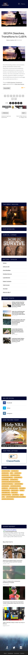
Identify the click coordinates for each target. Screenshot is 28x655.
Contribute (16, 653)
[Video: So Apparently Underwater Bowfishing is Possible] (14, 572)
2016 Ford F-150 (5, 492)
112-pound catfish (15, 485)
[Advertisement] (14, 370)
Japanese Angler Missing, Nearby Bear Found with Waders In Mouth (18, 340)
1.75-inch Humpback (7, 477)
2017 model (15, 494)
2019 (3, 496)
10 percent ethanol (7, 483)
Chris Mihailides (6, 270)
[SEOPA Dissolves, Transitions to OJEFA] (14, 18)
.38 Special (17, 473)
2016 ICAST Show (6, 494)
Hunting (12, 40)
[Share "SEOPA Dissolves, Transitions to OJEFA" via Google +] (11, 95)
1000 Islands (15, 490)
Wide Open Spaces (19, 84)
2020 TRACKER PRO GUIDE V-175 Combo (16, 496)
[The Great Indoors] (14, 215)
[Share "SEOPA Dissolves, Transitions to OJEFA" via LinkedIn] (17, 95)
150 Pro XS (4, 488)
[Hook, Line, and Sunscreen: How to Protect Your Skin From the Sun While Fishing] (7, 313)
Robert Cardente (7, 281)
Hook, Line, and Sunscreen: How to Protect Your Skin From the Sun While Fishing (18, 313)
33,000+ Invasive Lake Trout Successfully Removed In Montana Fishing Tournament (18, 321)
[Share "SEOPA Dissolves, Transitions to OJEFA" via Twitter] (8, 95)
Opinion (4, 263)
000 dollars (5, 475)
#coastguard (5, 470)
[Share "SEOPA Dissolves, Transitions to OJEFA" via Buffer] (20, 95)
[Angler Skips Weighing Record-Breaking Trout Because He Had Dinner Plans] (7, 331)
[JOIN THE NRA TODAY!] (14, 434)
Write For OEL (6, 292)
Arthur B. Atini (6, 266)
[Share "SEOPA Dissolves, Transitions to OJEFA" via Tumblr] (14, 95)
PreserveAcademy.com (11, 531)
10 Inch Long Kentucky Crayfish (10, 481)
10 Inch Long (14, 479)
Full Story (7, 88)
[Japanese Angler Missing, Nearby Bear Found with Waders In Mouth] (7, 341)
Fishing (8, 40)
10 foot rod (5, 479)
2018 (21, 494)
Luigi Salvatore (6, 277)
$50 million (5, 473)
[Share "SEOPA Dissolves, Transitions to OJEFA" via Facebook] (5, 95)
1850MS (21, 490)
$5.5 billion (14, 470)
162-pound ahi (5, 490)
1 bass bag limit (15, 475)
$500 (11, 473)
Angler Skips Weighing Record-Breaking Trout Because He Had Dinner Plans (18, 331)
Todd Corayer (6, 285)
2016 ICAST (14, 492)
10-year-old (5, 485)
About (5, 653)
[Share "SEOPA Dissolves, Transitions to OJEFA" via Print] (15, 98)
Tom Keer (5, 288)
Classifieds (10, 653)
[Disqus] (14, 142)
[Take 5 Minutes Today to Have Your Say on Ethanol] (14, 613)
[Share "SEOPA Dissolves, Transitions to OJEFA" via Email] (12, 98)
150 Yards (22, 488)
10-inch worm (18, 483)
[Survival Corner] (14, 246)
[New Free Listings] (14, 458)
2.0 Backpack (18, 477)
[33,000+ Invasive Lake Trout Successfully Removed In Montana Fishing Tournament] (7, 322)
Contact (22, 653)
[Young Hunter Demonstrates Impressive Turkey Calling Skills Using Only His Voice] (14, 593)
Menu (23, 4)
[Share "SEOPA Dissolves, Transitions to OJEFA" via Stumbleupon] (23, 95)
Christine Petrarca (7, 274)
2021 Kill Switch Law (7, 498)
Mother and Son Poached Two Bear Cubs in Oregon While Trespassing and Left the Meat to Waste (18, 304)
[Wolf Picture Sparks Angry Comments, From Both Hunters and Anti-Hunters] (14, 551)
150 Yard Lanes (13, 488)
